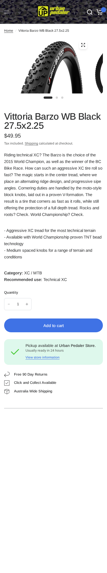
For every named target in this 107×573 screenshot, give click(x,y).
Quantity (11, 292)
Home (8, 31)
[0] (98, 12)
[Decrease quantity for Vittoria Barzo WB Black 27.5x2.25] (8, 304)
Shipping (31, 143)
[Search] (89, 12)
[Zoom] (83, 45)
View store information (43, 357)
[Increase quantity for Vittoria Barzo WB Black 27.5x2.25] (26, 304)
